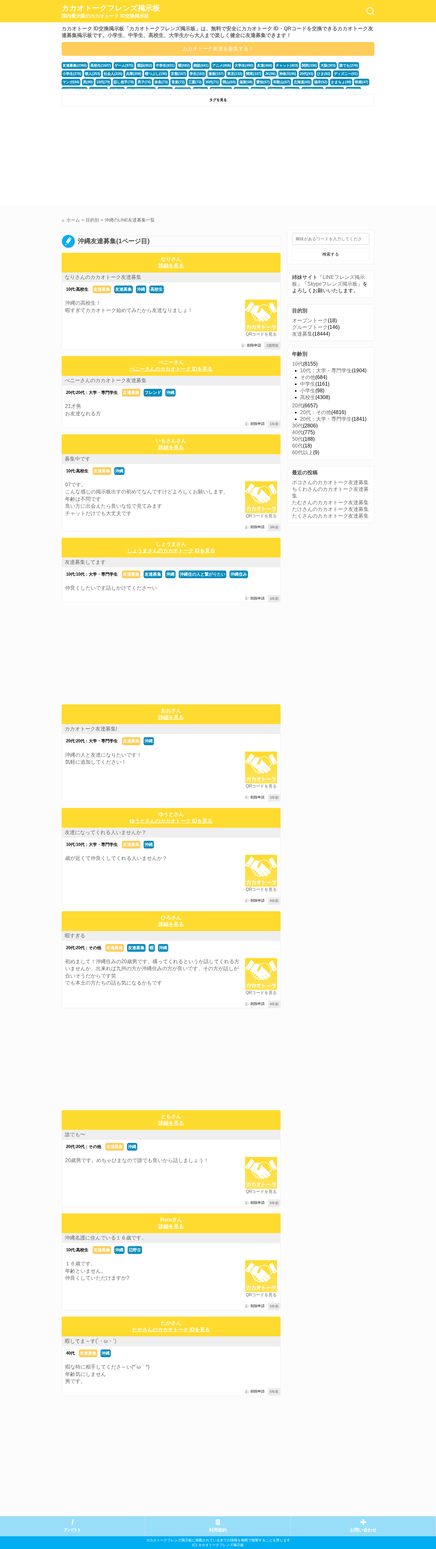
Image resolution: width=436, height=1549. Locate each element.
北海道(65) (302, 82)
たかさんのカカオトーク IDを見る (171, 1329)
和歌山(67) (281, 82)
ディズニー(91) (346, 74)
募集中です (77, 459)
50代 (297, 439)
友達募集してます (85, 562)
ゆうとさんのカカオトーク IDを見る (171, 821)
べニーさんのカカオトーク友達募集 (106, 380)
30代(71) (212, 82)
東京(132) (235, 74)
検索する (330, 254)
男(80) (88, 82)
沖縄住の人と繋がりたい (202, 574)
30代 (297, 425)
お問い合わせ (363, 1530)
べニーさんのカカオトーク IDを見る (171, 369)
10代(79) (103, 82)
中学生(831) (165, 65)
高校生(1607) (100, 65)
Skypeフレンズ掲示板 (332, 284)
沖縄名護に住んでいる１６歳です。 (106, 1237)
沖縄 (141, 289)
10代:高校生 (77, 289)
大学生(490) (244, 65)
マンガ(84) (71, 82)
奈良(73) (161, 82)
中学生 (307, 384)
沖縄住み (238, 574)
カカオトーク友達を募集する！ (218, 48)
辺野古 (135, 1249)
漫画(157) (216, 74)
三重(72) (195, 82)
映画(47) (361, 82)
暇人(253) (92, 74)
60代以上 (302, 452)
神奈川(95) (287, 74)
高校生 (156, 289)
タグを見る (218, 100)
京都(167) (178, 74)
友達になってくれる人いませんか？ (106, 832)
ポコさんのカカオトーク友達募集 (330, 482)
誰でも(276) (348, 65)
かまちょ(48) (341, 82)
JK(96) (270, 74)
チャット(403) (287, 65)
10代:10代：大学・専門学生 (92, 574)
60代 (297, 445)
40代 (70, 1353)
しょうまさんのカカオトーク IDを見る (171, 550)
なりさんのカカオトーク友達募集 (103, 277)
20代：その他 (315, 412)
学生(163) (197, 74)
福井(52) (320, 82)
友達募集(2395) (75, 65)
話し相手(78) (124, 82)
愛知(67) (263, 82)
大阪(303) (328, 65)
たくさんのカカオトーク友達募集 (330, 516)
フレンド (153, 392)
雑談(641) (201, 65)
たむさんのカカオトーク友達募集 (330, 502)
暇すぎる (75, 935)
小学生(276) (72, 74)
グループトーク (310, 327)
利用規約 (218, 1530)
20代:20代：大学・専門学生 (92, 392)
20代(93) (306, 74)
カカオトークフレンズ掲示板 (111, 11)
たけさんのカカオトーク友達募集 (330, 509)
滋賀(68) (246, 82)
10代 (297, 364)
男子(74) (144, 82)
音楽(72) (178, 82)
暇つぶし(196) (156, 74)
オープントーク (310, 320)
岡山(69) (229, 82)
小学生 (307, 390)
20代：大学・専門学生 (326, 419)
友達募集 (102, 289)
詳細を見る (171, 265)
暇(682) (184, 65)
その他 (307, 377)
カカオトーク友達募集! (91, 728)
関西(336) (309, 65)
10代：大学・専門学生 (326, 370)
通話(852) (144, 65)
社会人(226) (113, 74)
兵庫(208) (133, 74)
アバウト (72, 1530)
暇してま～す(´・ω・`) (90, 1341)
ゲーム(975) (124, 65)
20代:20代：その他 (83, 947)
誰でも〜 (75, 1134)
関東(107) (253, 74)
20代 (297, 405)
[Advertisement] (139, 156)
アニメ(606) (221, 65)
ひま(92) (323, 74)
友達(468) (264, 65)
